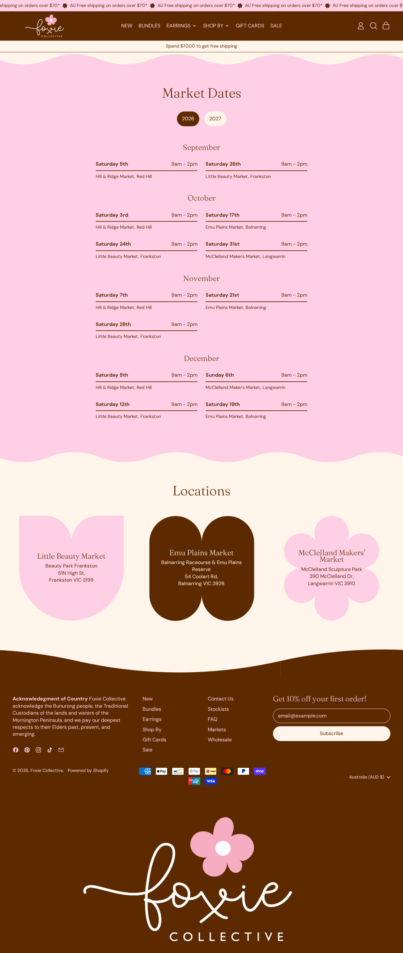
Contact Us (221, 698)
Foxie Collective (47, 770)
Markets (217, 729)
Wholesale (220, 739)
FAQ (212, 719)
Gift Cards (250, 25)
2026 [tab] (188, 118)
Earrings (152, 719)
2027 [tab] (215, 118)
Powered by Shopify (88, 770)
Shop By (152, 729)
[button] (373, 25)
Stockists (218, 709)
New (126, 25)
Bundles (149, 25)
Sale (276, 25)
